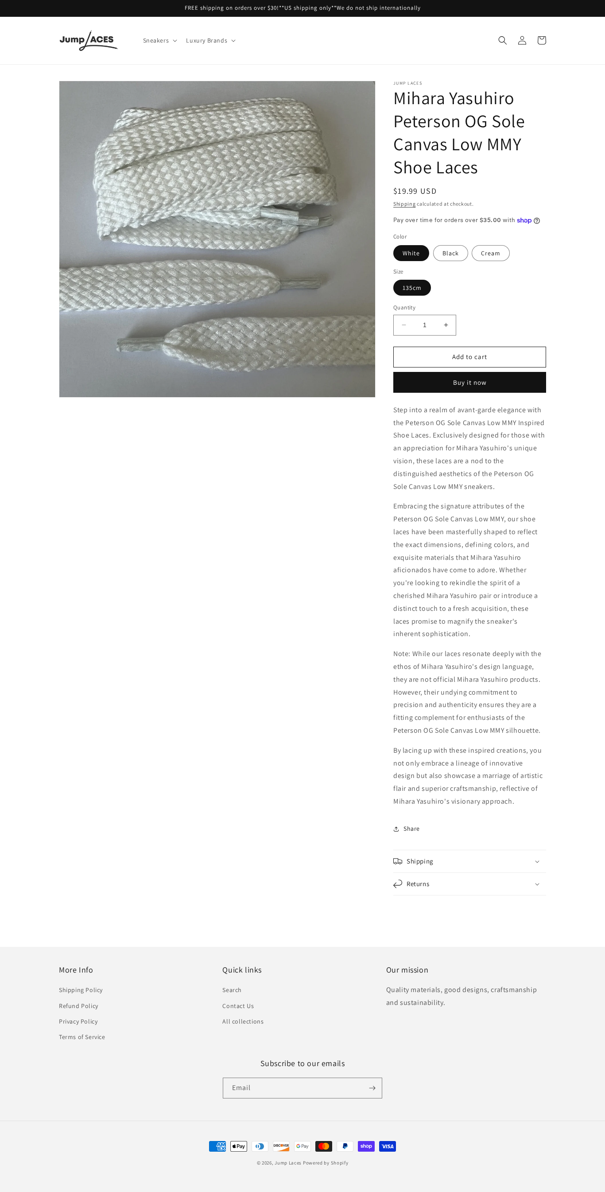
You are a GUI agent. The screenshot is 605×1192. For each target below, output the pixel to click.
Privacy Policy (78, 1021)
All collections (243, 1021)
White (411, 253)
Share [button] (411, 828)
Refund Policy (78, 1006)
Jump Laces (288, 1163)
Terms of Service (82, 1037)
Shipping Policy (81, 990)
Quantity (404, 307)
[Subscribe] (372, 1088)
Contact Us (238, 1006)
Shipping (404, 203)
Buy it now (470, 382)
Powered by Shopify (326, 1163)
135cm (412, 288)
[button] (159, 40)
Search (232, 990)
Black (450, 253)
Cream (490, 253)
